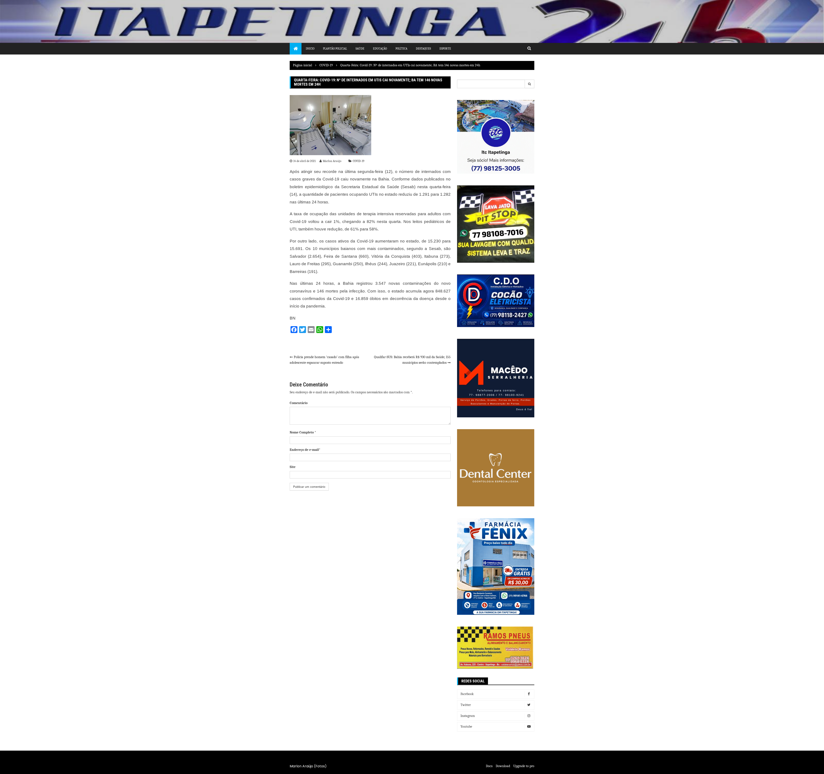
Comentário (298, 403)
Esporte (445, 48)
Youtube (466, 727)
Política (401, 48)
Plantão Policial (335, 48)
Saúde (360, 48)
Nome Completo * (303, 432)
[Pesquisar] (529, 84)
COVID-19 (358, 161)
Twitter (465, 705)
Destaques (423, 48)
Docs (489, 766)
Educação (380, 48)
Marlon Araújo (332, 161)
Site (292, 467)
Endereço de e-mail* (305, 450)
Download (503, 766)
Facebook (467, 694)
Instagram (467, 716)
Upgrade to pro (523, 766)
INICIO (310, 48)
